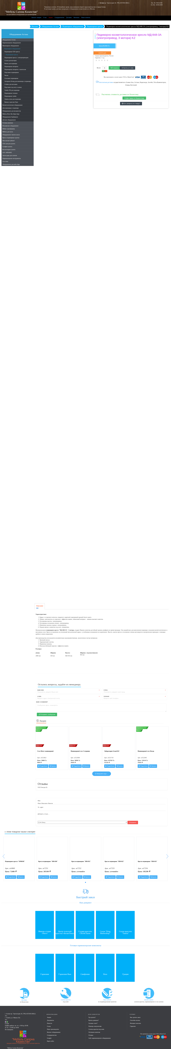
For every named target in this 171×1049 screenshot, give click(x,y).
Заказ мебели (107, 1000)
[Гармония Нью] (64, 963)
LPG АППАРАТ (7, 152)
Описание (39, 606)
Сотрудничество (59, 17)
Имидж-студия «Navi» (44, 932)
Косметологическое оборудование (12, 105)
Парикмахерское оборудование (11, 43)
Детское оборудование (9, 120)
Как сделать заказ (135, 1017)
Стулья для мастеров (10, 60)
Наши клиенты (85, 17)
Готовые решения (7, 123)
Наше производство (53, 1029)
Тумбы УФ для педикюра (11, 90)
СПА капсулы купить (8, 143)
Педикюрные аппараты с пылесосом (15, 69)
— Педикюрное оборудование (11, 48)
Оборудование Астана (9, 40)
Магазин (34, 26)
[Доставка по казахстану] (24, 993)
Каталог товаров (36, 17)
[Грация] (125, 963)
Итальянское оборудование (10, 126)
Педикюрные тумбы (10, 96)
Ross (105, 974)
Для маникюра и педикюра (10, 108)
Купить (53, 766)
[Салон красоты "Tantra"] (125, 920)
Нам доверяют (85, 903)
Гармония (44, 974)
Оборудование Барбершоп (10, 117)
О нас (45, 17)
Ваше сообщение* (42, 702)
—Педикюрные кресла (11, 54)
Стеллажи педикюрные (11, 78)
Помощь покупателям (94, 1026)
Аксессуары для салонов (9, 155)
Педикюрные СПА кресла (12, 51)
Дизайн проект (148, 1000)
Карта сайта (50, 1041)
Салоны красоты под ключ (96, 1029)
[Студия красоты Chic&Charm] (85, 920)
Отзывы (90, 1035)
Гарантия (132, 1026)
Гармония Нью (64, 974)
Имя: (39, 800)
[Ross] (105, 963)
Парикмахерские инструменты (11, 158)
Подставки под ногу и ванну (13, 87)
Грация (125, 974)
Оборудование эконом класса (11, 134)
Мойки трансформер (8, 129)
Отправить (132, 822)
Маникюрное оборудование (10, 45)
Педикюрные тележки (11, 93)
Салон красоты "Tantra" (125, 932)
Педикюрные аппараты (11, 66)
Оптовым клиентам (94, 1032)
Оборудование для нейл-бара (11, 164)
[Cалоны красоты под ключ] (65, 993)
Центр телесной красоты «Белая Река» (65, 932)
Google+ (49, 1038)
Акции (51, 17)
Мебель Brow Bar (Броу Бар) (10, 114)
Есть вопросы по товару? (131, 103)
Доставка (69, 17)
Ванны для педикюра (10, 63)
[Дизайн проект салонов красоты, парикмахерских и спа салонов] (148, 993)
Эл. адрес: (41, 807)
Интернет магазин (135, 1023)
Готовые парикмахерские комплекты (85, 945)
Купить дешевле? (93, 1020)
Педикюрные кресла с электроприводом (16, 57)
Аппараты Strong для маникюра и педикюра (17, 81)
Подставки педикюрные (11, 72)
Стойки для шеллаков (10, 84)
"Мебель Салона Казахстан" (23, 1041)
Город (105, 690)
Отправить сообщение (47, 714)
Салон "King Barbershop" (105, 932)
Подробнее (43, 766)
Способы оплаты (135, 1020)
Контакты (76, 17)
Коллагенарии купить (8, 149)
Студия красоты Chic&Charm (85, 932)
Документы (50, 1020)
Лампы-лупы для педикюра (12, 99)
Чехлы (6, 75)
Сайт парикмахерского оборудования (99, 1038)
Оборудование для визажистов (11, 111)
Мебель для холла (7, 132)
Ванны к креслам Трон (11, 102)
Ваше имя (40, 690)
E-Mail (39, 696)
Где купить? (92, 1017)
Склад (49, 1026)
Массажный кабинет (8, 140)
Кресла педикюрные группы (10, 137)
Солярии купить (7, 146)
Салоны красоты (66, 1000)
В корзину (115, 68)
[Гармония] (44, 963)
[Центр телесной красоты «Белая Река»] (64, 920)
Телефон (106, 696)
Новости (49, 1023)
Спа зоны (5, 161)
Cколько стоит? (92, 1023)
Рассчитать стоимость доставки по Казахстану (120, 94)
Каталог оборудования (53, 1032)
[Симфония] (85, 963)
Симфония (85, 974)
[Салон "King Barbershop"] (105, 920)
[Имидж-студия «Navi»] (44, 920)
